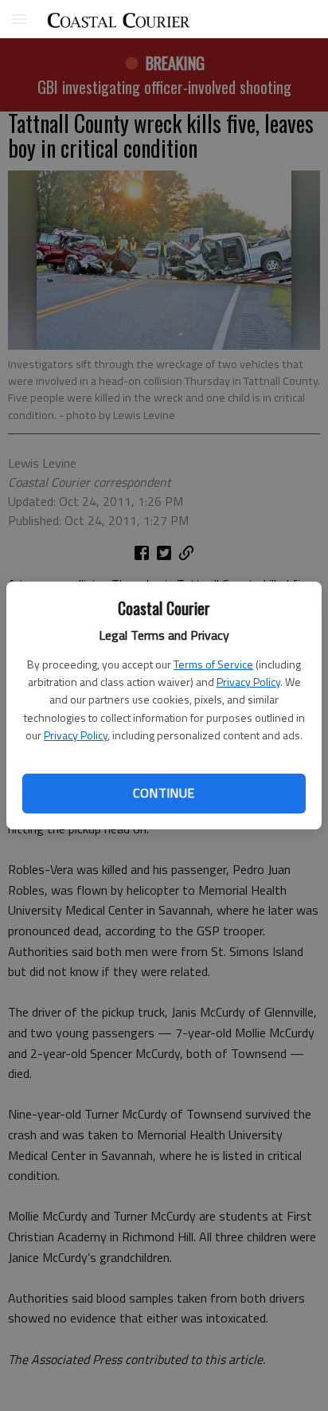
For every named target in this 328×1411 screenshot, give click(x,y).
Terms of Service (213, 664)
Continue (163, 792)
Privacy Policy (248, 681)
